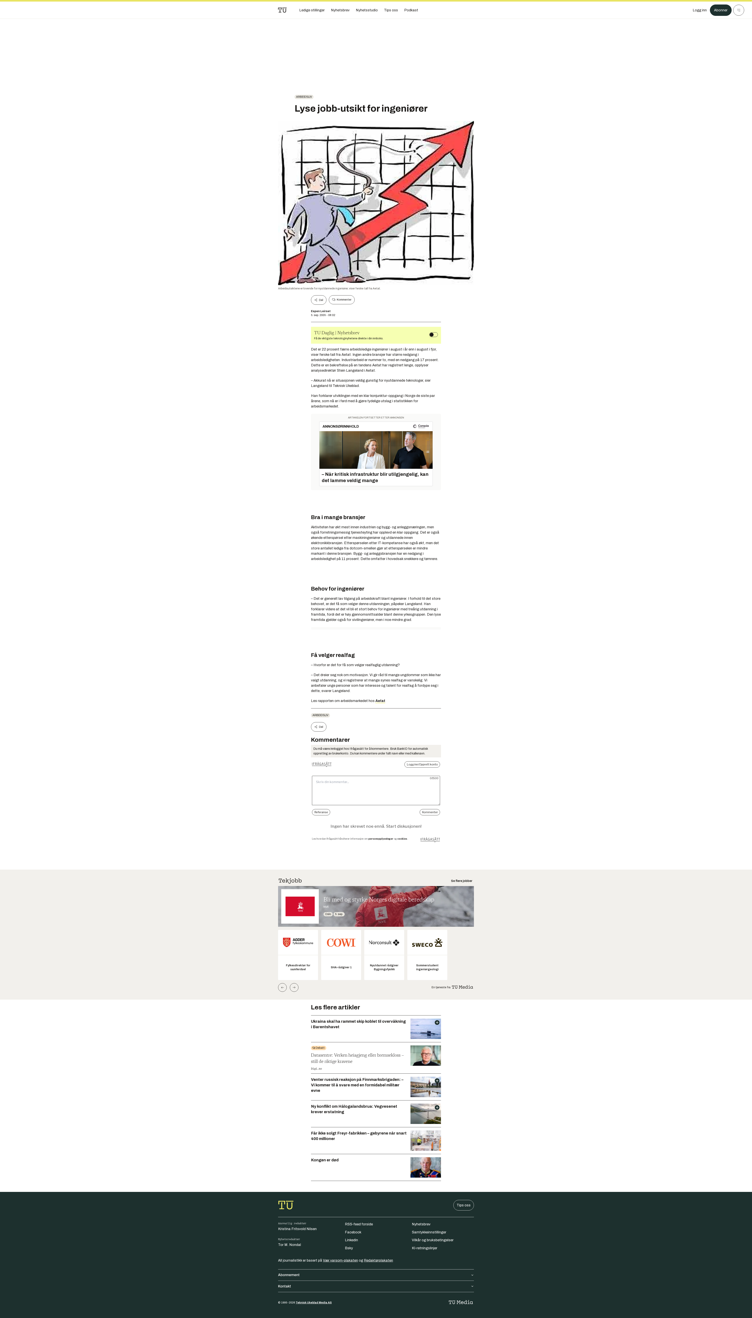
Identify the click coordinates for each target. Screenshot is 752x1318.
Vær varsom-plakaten (340, 1260)
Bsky (349, 1248)
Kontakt (284, 1286)
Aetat (380, 701)
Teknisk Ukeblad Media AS (314, 1302)
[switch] (433, 334)
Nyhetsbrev (421, 1224)
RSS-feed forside (359, 1224)
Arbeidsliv (304, 96)
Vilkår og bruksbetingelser (433, 1240)
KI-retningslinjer (424, 1248)
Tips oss (464, 1205)
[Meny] (738, 10)
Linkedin (351, 1240)
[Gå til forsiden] (282, 10)
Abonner (721, 10)
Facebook (353, 1232)
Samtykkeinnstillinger (429, 1232)
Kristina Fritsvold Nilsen (297, 1229)
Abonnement (289, 1275)
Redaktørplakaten (378, 1260)
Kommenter (344, 299)
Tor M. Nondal (289, 1245)
